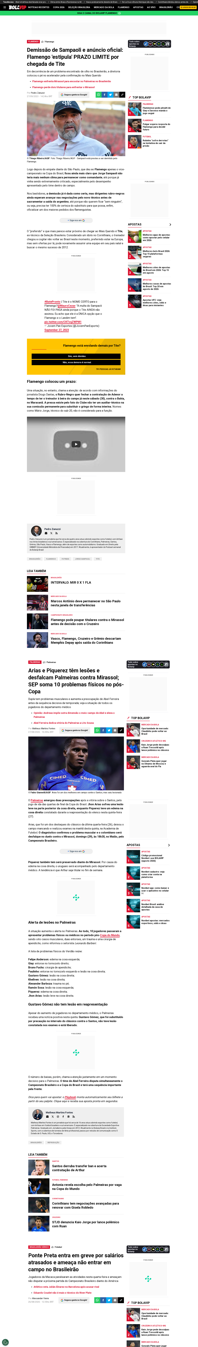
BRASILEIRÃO (166, 7)
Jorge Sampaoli (82, 559)
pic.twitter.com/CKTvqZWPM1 (62, 321)
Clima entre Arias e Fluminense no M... (66, 2)
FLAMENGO (123, 7)
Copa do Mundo (110, 935)
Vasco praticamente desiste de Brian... (102, 2)
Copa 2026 (58, 7)
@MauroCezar (66, 305)
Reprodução (53, 1142)
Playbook (70, 1097)
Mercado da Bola (104, 7)
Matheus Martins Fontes (43, 728)
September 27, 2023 (56, 330)
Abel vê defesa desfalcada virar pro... (31, 2)
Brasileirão (34, 559)
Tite (98, 559)
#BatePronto (52, 301)
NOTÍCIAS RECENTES (38, 7)
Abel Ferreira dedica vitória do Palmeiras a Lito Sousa (64, 722)
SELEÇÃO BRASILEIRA (79, 7)
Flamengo (49, 42)
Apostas (138, 7)
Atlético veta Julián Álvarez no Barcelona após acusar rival (66, 1286)
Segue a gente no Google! (75, 95)
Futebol (58, 1247)
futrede (65, 559)
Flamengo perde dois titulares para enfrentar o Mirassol (63, 87)
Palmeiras (51, 662)
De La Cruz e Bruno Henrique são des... (138, 2)
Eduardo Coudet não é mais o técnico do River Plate (62, 1292)
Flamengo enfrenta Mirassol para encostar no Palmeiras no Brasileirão (71, 81)
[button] (104, 95)
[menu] (4, 7)
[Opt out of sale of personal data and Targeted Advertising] (5, 1342)
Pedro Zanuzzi (38, 93)
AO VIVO (151, 7)
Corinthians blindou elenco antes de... (173, 2)
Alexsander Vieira (40, 1298)
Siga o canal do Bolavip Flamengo (97, 13)
